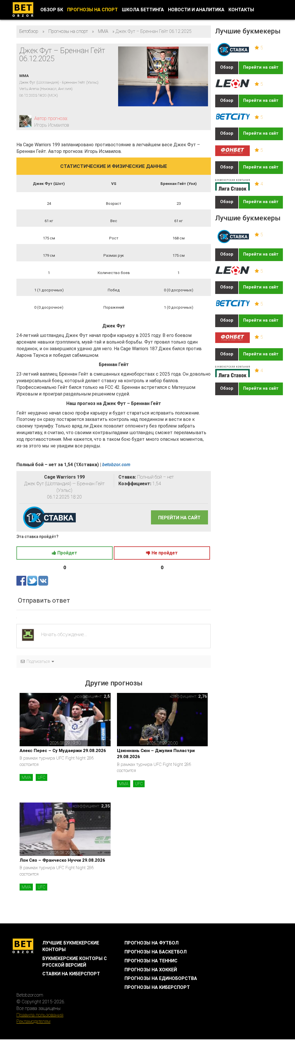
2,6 (107, 696)
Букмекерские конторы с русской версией (74, 962)
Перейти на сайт (261, 67)
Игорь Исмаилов (51, 125)
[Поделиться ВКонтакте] (43, 580)
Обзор (226, 67)
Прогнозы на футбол (151, 943)
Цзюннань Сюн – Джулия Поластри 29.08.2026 (156, 753)
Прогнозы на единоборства (160, 978)
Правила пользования (39, 1015)
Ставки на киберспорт (71, 973)
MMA (26, 777)
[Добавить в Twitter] (32, 580)
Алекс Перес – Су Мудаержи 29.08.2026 (63, 750)
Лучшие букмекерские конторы (70, 946)
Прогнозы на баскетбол (155, 952)
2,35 (105, 806)
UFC (41, 777)
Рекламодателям (33, 1021)
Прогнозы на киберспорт (157, 987)
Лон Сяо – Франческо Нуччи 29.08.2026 (62, 860)
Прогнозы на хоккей (150, 969)
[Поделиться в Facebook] (21, 580)
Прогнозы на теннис (150, 960)
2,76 (202, 696)
